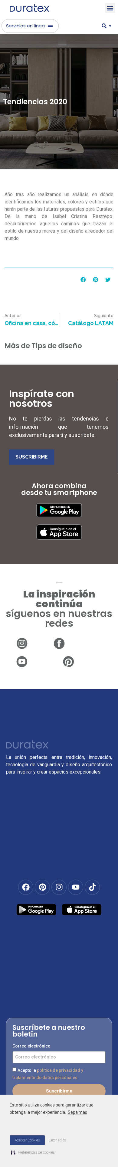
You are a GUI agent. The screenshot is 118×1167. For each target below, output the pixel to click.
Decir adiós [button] (57, 1140)
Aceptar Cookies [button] (27, 1140)
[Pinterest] (42, 887)
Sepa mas (77, 1112)
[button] (110, 8)
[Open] (110, 26)
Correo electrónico (31, 1046)
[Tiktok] (92, 887)
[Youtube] (75, 887)
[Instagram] (59, 887)
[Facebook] (25, 887)
